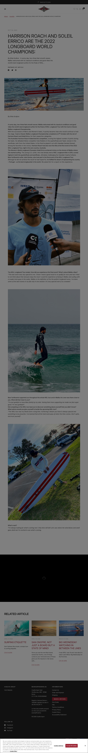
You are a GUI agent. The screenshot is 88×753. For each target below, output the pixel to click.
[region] (44, 746)
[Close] (85, 746)
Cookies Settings (58, 745)
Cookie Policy (13, 751)
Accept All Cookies (71, 745)
